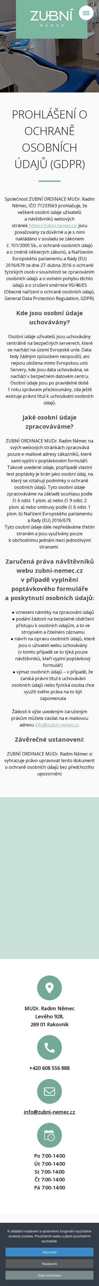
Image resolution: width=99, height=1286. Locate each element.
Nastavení (49, 1263)
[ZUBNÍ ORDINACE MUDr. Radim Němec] (51, 19)
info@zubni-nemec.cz (57, 725)
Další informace (49, 1275)
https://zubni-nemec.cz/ (53, 225)
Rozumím (49, 1252)
